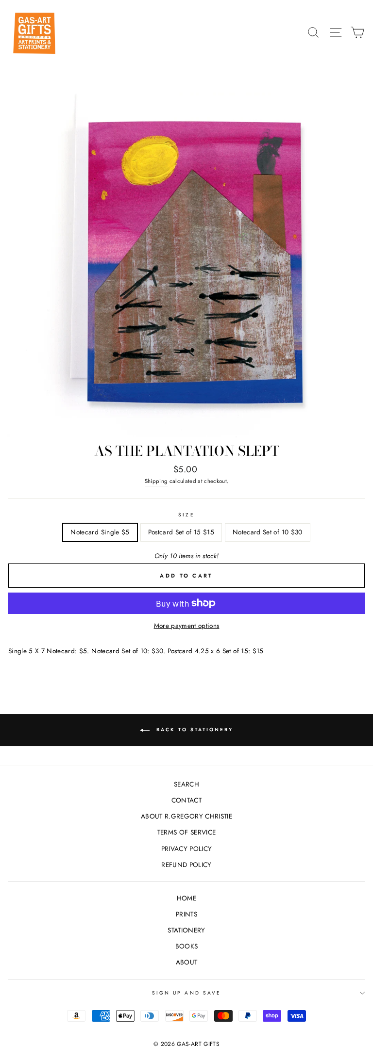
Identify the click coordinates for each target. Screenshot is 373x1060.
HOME (186, 898)
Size (186, 514)
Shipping (156, 481)
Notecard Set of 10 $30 (267, 532)
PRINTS (186, 914)
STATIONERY (186, 930)
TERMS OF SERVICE (186, 832)
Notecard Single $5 (99, 532)
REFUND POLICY (186, 864)
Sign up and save (186, 992)
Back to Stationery (193, 730)
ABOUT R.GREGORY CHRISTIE (186, 816)
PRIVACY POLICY (186, 848)
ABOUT (187, 962)
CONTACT (186, 800)
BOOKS (186, 946)
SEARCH (186, 784)
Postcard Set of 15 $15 (181, 532)
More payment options (187, 625)
